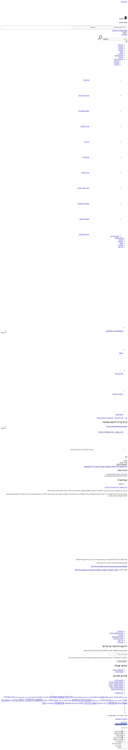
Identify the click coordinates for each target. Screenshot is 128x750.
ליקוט (113, 700)
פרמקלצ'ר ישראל (118, 670)
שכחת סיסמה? (122, 30)
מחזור (99, 700)
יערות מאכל (10, 697)
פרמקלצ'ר (86, 80)
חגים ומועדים (119, 693)
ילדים (16, 697)
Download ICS (88, 466)
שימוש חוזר (50, 703)
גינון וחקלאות (85, 173)
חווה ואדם (115, 487)
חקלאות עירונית (28, 697)
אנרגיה (116, 697)
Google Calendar (99, 466)
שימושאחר (68, 703)
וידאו (47, 697)
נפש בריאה (85, 157)
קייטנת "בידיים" (91, 703)
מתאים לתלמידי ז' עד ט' (116, 686)
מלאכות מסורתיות (83, 111)
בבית (106, 697)
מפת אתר (120, 642)
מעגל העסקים (119, 55)
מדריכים (120, 45)
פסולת (119, 703)
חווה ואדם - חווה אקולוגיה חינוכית (110, 432)
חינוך (44, 697)
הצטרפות (115, 30)
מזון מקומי (104, 700)
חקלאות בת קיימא (37, 697)
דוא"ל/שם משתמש (120, 27)
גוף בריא (86, 142)
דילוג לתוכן (124, 2)
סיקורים (120, 48)
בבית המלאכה (85, 126)
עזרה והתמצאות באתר (116, 633)
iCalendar (108, 466)
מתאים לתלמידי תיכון (30, 699)
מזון (109, 700)
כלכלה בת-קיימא (118, 700)
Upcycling (124, 697)
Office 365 (115, 466)
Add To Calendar (121, 464)
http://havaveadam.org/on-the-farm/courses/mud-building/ (109, 566)
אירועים (120, 50)
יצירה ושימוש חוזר (83, 95)
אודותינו (120, 54)
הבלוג (121, 52)
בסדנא (75, 697)
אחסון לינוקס (119, 672)
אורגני (120, 697)
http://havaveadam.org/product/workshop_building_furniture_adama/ (96, 570)
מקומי (93, 700)
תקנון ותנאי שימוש (117, 637)
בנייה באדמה (123, 487)
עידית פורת (108, 487)
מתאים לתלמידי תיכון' (116, 687)
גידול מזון (69, 696)
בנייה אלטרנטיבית (95, 697)
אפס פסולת (110, 697)
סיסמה (93, 27)
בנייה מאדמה (80, 697)
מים (97, 700)
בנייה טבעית (86, 697)
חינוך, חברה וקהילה (83, 188)
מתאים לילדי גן (118, 680)
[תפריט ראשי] (126, 41)
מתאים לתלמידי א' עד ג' (116, 682)
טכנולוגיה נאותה (84, 219)
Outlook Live (123, 466)
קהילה (105, 703)
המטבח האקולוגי (57, 696)
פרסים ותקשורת (118, 638)
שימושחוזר (59, 702)
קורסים (121, 57)
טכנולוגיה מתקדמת (83, 203)
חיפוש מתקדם (115, 236)
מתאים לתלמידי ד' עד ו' (116, 684)
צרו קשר (120, 247)
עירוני (11, 700)
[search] (118, 39)
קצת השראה (75, 703)
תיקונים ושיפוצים (84, 234)
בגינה (102, 697)
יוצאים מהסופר (21, 697)
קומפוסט (100, 703)
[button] (121, 724)
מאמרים (120, 46)
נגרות (15, 700)
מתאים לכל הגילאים (117, 689)
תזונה (44, 703)
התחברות (124, 719)
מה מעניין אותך (118, 59)
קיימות (81, 703)
